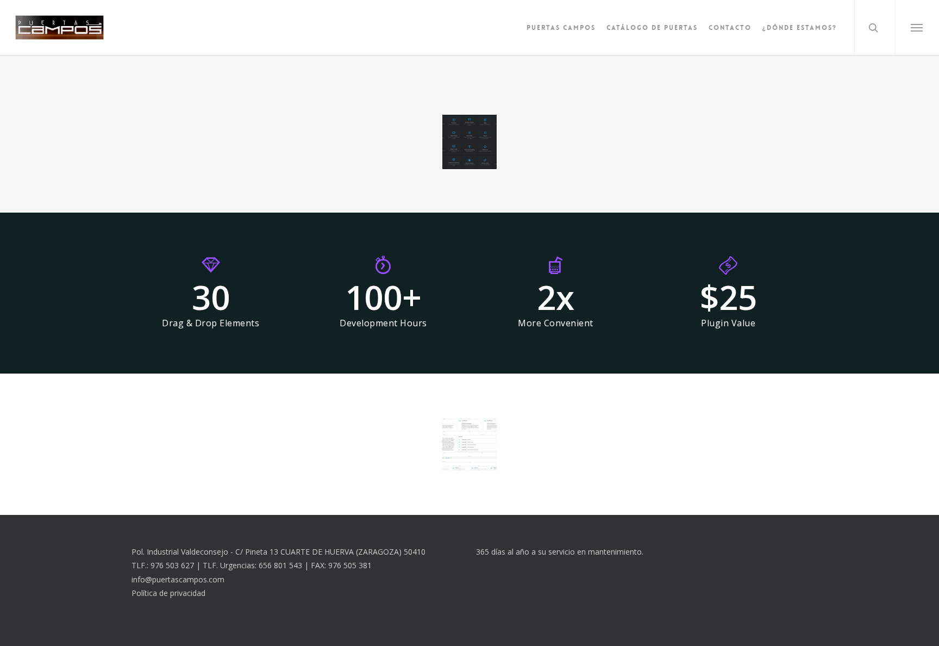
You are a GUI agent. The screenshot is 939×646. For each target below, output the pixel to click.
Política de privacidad (168, 593)
